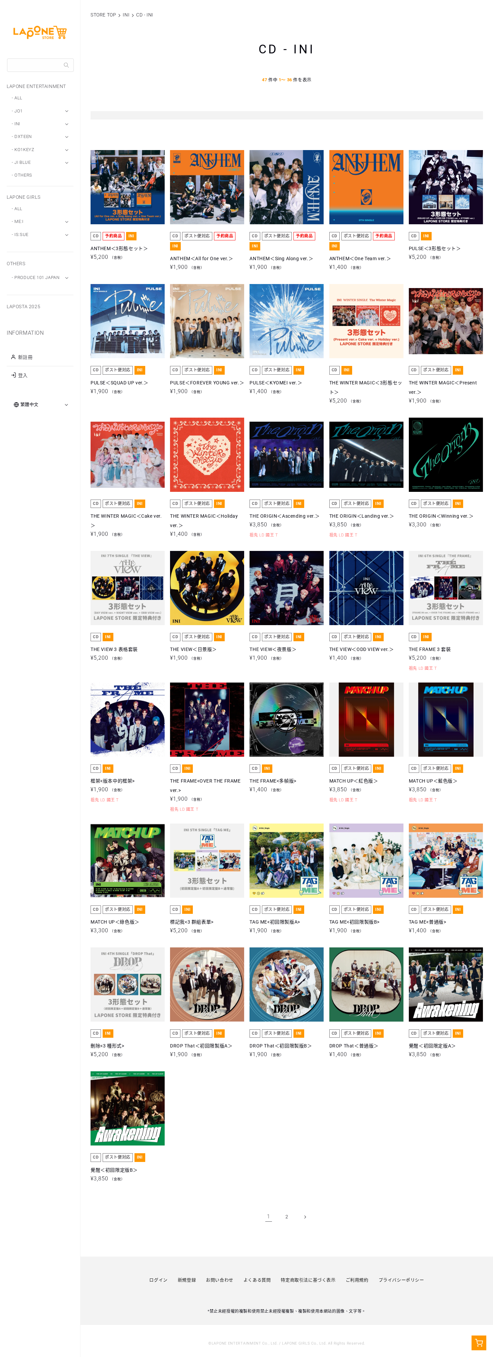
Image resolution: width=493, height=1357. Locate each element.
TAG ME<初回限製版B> (354, 860)
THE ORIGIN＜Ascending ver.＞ (285, 454)
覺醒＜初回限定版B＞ (114, 1108)
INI (126, 14)
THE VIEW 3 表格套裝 (114, 588)
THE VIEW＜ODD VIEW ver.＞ (361, 588)
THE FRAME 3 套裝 (430, 588)
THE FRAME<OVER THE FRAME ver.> (205, 719)
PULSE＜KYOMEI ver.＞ (276, 321)
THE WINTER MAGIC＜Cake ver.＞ (126, 454)
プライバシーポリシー (401, 1279)
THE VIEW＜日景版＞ (193, 588)
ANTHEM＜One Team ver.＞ (360, 187)
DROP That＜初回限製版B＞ (281, 984)
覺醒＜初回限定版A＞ (432, 984)
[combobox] (40, 65)
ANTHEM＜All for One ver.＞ (201, 187)
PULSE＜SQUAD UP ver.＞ (120, 321)
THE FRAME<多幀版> (273, 719)
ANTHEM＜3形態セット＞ (119, 187)
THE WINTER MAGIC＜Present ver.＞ (443, 321)
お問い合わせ (219, 1279)
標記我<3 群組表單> (192, 860)
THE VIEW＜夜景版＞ (273, 588)
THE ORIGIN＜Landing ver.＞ (361, 454)
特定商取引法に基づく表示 (308, 1279)
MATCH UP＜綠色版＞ (115, 860)
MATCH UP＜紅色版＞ (353, 719)
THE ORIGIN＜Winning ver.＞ (441, 454)
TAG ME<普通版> (427, 860)
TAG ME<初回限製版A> (275, 860)
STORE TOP (103, 14)
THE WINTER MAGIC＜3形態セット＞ (365, 321)
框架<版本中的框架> (113, 719)
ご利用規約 (357, 1279)
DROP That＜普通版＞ (354, 984)
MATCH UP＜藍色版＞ (433, 719)
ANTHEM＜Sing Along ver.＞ (281, 187)
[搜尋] (66, 65)
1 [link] (268, 1216)
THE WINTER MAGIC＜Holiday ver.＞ (204, 454)
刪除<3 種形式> (107, 984)
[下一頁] (304, 1217)
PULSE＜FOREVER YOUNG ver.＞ (207, 321)
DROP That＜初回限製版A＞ (201, 984)
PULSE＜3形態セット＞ (435, 187)
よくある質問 (257, 1279)
